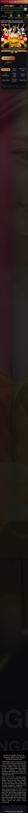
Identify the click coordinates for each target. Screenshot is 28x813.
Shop (2, 6)
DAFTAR (8, 58)
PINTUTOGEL (6, 761)
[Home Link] (9, 6)
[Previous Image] (2, 39)
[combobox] (12, 9)
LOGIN (8, 62)
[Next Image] (25, 39)
